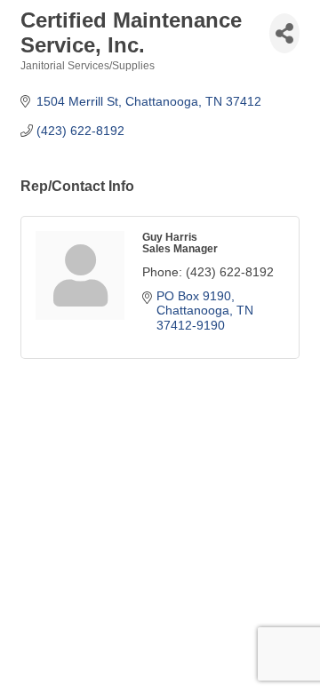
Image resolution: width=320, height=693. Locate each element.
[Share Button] (284, 33)
